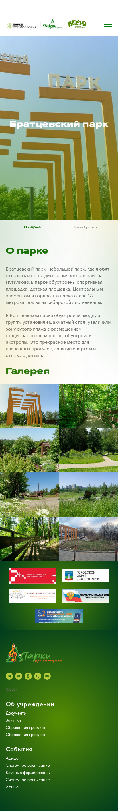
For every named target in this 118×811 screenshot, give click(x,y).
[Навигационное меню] (108, 24)
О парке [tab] (32, 610)
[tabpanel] (59, 633)
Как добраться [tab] (85, 611)
